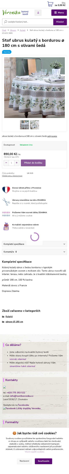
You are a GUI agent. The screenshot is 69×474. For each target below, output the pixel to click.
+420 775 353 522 (16, 392)
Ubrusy (13, 30)
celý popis (52, 136)
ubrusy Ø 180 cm (14, 321)
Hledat (60, 21)
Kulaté (22, 30)
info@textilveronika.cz (21, 396)
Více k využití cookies (34, 452)
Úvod (4, 30)
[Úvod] (15, 13)
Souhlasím (43, 461)
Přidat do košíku (33, 162)
